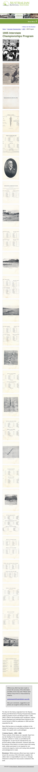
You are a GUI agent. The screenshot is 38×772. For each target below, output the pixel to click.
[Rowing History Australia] (15, 6)
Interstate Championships (14, 29)
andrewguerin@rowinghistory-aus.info (18, 699)
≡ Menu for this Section (28, 26)
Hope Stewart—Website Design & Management (22, 766)
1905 (23, 29)
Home (4, 29)
